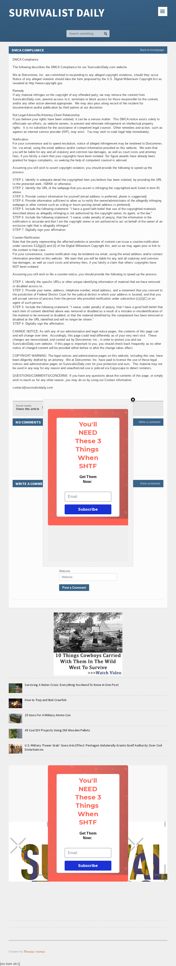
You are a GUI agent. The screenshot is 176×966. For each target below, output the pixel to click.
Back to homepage (152, 50)
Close (132, 400)
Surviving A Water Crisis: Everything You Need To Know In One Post (71, 685)
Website (64, 571)
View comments (150, 483)
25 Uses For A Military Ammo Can (48, 715)
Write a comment (149, 422)
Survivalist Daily (56, 12)
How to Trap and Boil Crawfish (45, 700)
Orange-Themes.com (34, 951)
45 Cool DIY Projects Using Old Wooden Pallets (57, 730)
